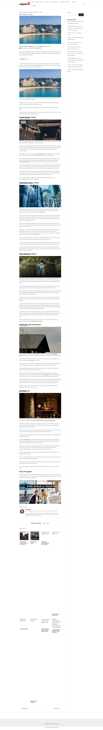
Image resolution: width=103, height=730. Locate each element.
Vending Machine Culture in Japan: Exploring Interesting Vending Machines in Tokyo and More (76, 60)
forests (31, 360)
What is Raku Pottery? (25, 161)
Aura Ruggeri (25, 46)
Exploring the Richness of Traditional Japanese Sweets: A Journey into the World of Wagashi (75, 53)
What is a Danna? (40, 153)
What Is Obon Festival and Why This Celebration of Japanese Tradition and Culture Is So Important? (75, 28)
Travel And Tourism (54, 1)
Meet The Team (44, 721)
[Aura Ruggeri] (22, 511)
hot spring (45, 374)
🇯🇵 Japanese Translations (64, 1)
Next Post (57, 708)
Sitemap (64, 721)
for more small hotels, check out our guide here (44, 420)
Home (33, 1)
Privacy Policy (50, 721)
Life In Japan (46, 1)
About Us (73, 1)
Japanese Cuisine (39, 1)
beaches (27, 439)
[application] (69, 2)
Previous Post (24, 708)
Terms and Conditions (58, 721)
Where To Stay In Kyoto (36, 321)
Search (69, 12)
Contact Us (34, 5)
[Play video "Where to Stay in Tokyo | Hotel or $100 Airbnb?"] (40, 492)
